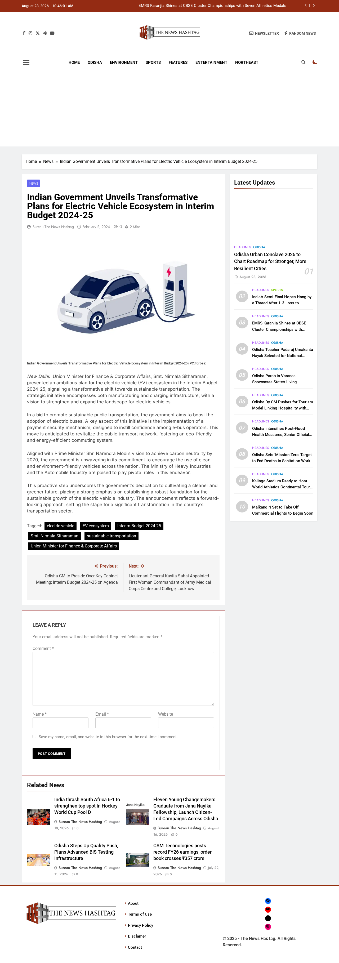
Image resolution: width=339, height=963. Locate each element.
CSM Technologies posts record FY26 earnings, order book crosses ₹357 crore (182, 852)
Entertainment (211, 62)
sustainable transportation (111, 535)
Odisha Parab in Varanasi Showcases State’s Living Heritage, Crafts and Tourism (277, 381)
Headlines (242, 247)
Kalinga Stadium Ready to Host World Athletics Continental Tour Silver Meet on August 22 (281, 487)
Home (74, 62)
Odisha (95, 62)
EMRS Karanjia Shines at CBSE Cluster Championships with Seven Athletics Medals (212, 6)
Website (165, 714)
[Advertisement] (169, 109)
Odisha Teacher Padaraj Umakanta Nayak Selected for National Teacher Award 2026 (282, 355)
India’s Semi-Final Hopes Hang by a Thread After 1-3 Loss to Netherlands (281, 303)
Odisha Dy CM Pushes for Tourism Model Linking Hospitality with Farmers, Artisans (282, 408)
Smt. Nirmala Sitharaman (54, 535)
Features (178, 62)
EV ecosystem (96, 525)
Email (102, 714)
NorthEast (246, 62)
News (33, 183)
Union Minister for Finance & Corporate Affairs (74, 546)
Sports (153, 62)
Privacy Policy (140, 925)
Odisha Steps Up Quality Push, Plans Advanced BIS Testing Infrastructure (86, 852)
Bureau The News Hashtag (53, 226)
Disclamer (137, 936)
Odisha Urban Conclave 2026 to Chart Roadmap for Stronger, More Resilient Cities (270, 261)
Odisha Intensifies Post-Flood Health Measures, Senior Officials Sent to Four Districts (281, 434)
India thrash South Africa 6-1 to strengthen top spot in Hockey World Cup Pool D (87, 806)
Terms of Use (140, 914)
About (133, 903)
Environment (124, 62)
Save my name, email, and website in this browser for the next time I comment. (108, 736)
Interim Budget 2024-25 (139, 525)
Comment (43, 648)
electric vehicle (60, 525)
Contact (135, 947)
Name (40, 714)
